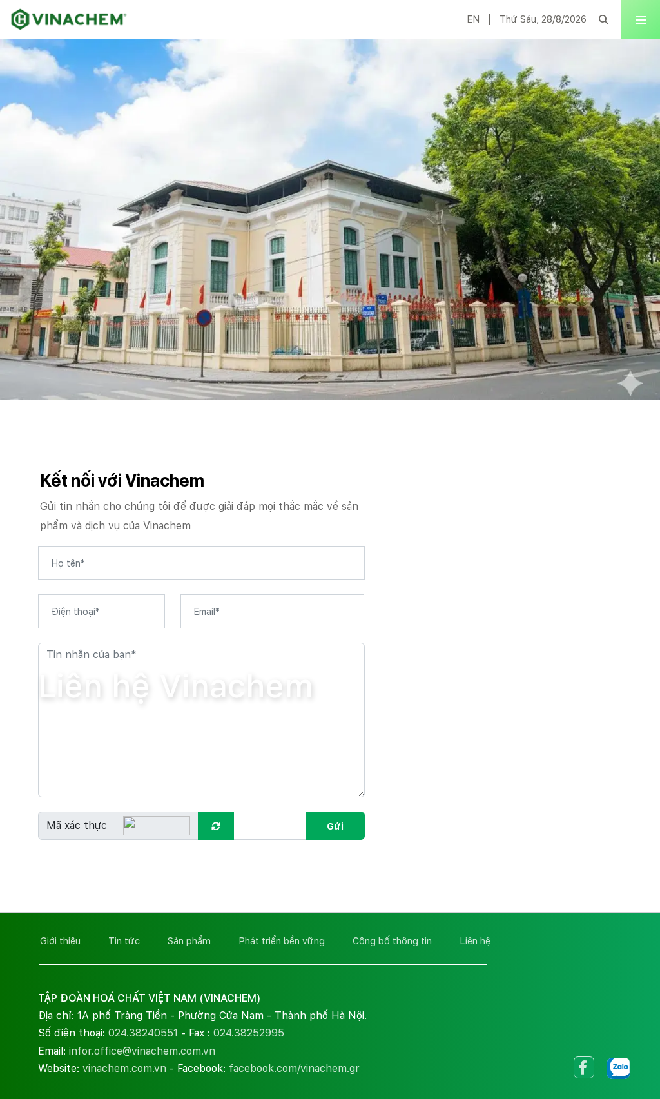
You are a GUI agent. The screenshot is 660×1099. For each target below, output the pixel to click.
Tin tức (124, 940)
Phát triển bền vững (281, 940)
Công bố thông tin (392, 940)
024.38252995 (248, 1033)
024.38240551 (143, 1033)
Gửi (335, 826)
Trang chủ (63, 645)
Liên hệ (475, 940)
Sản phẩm (189, 940)
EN (473, 19)
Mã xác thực (76, 825)
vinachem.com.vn (124, 1068)
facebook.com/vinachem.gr (294, 1068)
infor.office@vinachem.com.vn (142, 1051)
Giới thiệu (60, 940)
